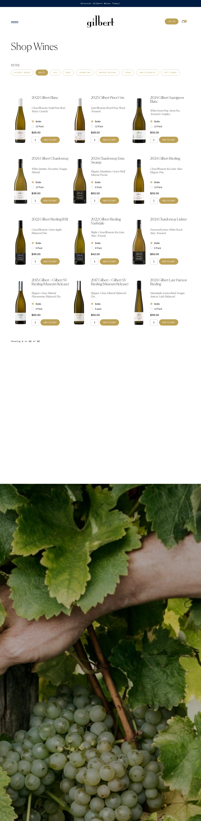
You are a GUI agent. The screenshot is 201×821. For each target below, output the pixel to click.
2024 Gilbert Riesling (165, 158)
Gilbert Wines (22, 72)
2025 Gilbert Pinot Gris (107, 98)
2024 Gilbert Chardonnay (50, 158)
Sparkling (84, 72)
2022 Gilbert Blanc (45, 98)
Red (55, 72)
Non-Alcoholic (148, 72)
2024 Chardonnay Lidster (168, 219)
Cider (128, 72)
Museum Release (107, 72)
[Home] (100, 21)
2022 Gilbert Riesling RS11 (50, 219)
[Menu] (16, 21)
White (42, 72)
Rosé (68, 72)
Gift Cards (170, 72)
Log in (171, 21)
